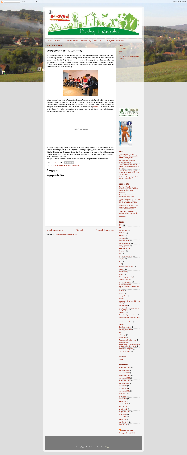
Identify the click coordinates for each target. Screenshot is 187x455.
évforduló (122, 251)
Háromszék (123, 271)
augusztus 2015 (124, 378)
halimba (121, 269)
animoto (121, 235)
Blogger (107, 447)
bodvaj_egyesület (59, 165)
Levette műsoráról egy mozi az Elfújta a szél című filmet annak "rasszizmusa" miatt (129, 201)
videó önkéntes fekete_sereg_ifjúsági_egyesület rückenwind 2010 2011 (129, 344)
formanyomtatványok (126, 266)
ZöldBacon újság (124, 351)
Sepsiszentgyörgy (125, 327)
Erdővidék (122, 49)
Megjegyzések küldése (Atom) (66, 234)
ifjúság (121, 274)
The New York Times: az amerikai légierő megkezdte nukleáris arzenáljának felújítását (128, 189)
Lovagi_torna (123, 296)
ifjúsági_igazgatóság (73, 165)
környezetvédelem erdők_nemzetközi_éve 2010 (129, 285)
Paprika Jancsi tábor (126, 322)
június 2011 (123, 396)
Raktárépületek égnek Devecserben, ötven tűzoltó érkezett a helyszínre (128, 156)
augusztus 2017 (124, 373)
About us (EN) (86, 41)
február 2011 (123, 406)
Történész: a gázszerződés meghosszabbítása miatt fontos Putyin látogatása (128, 207)
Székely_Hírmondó (125, 329)
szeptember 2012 (125, 380)
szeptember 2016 (125, 375)
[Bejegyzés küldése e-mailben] (61, 162)
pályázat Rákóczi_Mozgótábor (129, 317)
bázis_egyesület (124, 240)
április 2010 (123, 419)
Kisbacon (122, 54)
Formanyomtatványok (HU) (114, 41)
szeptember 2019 (125, 367)
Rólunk (57, 41)
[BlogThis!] (67, 162)
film (120, 261)
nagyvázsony (123, 305)
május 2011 (123, 399)
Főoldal (49, 41)
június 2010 (123, 414)
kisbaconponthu (124, 279)
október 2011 (123, 388)
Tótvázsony (123, 337)
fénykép (121, 259)
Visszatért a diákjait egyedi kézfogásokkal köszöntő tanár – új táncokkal (129, 172)
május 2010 (123, 417)
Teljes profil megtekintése (127, 433)
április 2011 (123, 401)
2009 (120, 225)
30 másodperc (124, 230)
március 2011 (123, 404)
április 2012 (123, 386)
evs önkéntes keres (125, 256)
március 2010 (123, 422)
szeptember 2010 (125, 411)
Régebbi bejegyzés (105, 230)
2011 (120, 227)
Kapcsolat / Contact (70, 41)
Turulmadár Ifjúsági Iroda (127, 340)
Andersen (122, 233)
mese (121, 298)
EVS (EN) (97, 41)
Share (121, 359)
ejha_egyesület (124, 246)
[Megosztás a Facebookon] (72, 162)
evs (120, 253)
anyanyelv (122, 238)
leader (121, 293)
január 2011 (123, 409)
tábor (121, 332)
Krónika (121, 291)
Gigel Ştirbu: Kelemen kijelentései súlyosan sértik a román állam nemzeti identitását (128, 214)
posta (121, 324)
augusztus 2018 (124, 370)
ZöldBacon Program (126, 349)
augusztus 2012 (124, 383)
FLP (120, 264)
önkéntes (122, 312)
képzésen (96, 107)
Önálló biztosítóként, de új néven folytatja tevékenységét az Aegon (129, 166)
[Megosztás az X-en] (70, 162)
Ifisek (121, 51)
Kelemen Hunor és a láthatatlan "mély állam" (127, 195)
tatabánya (122, 335)
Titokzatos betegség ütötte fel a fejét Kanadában (129, 177)
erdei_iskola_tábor (125, 248)
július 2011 (122, 393)
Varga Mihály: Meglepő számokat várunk (127, 161)
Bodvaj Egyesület (127, 430)
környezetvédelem (125, 282)
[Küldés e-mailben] (65, 162)
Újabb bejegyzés (55, 230)
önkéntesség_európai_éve (128, 315)
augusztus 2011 (124, 391)
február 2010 (123, 424)
